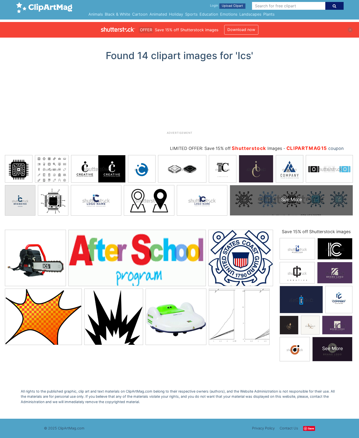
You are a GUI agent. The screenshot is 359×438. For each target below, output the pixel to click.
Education (209, 14)
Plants (269, 14)
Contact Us (289, 428)
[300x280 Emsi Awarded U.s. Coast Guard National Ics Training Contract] (241, 260)
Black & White (117, 14)
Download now (241, 29)
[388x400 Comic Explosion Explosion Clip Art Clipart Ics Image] (113, 319)
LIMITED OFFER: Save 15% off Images (226, 148)
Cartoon (140, 14)
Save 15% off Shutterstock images (316, 231)
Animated (158, 14)
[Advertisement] (179, 97)
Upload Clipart (232, 6)
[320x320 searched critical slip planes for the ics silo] (239, 319)
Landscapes (250, 14)
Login (214, 5)
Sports (191, 14)
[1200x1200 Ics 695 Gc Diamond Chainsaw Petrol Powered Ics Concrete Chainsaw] (35, 260)
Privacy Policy (263, 428)
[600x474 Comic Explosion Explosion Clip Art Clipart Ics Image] (43, 319)
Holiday (176, 14)
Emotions (228, 14)
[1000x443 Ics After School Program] (137, 260)
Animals (95, 14)
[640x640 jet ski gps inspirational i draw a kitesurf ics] (176, 319)
